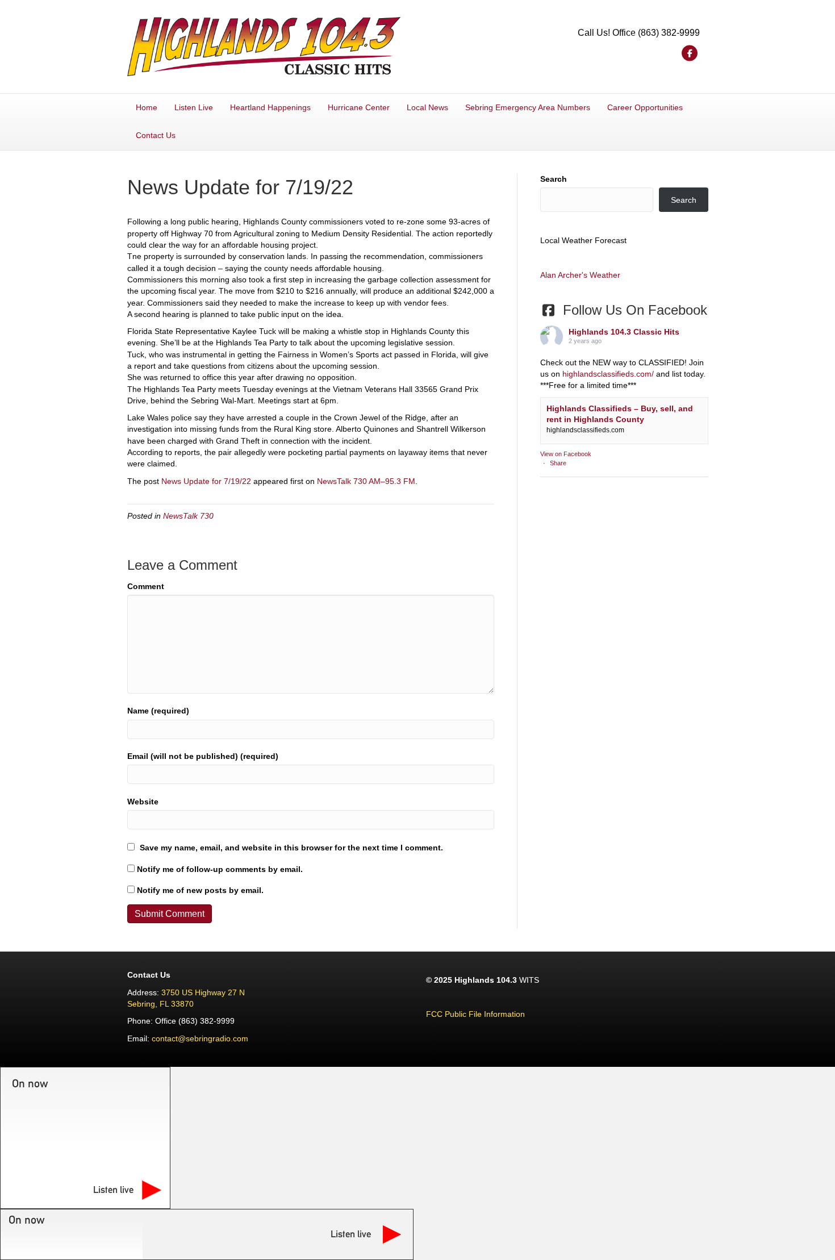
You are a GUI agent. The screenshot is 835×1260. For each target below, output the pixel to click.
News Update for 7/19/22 (206, 481)
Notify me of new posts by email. (200, 890)
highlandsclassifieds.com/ (608, 373)
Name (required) (158, 710)
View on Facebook (565, 453)
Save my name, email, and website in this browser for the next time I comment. (291, 847)
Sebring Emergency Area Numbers (527, 107)
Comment (145, 586)
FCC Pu (440, 1014)
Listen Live (193, 107)
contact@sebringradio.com (200, 1038)
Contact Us (156, 135)
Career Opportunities (645, 107)
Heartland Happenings (270, 107)
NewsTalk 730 (188, 515)
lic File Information (492, 1014)
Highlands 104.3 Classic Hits (624, 331)
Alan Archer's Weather (580, 274)
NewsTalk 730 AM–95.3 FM (366, 481)
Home (146, 107)
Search (553, 178)
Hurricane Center (359, 107)
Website (142, 801)
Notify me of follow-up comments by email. (220, 869)
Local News (427, 107)
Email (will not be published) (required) (202, 756)
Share (558, 463)
